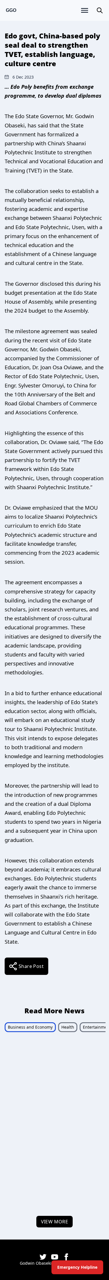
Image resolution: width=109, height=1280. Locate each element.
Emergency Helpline (77, 1267)
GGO (11, 10)
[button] (100, 10)
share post (31, 966)
